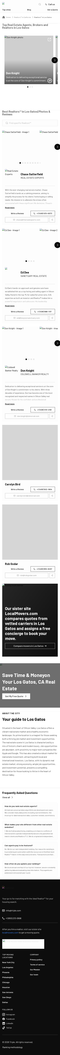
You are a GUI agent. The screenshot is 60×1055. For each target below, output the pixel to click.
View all (6, 797)
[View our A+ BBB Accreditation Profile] (23, 944)
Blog (29, 9)
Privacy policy (36, 959)
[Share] (49, 39)
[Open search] (39, 4)
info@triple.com (13, 910)
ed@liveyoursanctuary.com (28, 318)
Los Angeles (7, 967)
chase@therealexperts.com (28, 220)
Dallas (5, 1002)
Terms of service (37, 964)
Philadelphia (7, 977)
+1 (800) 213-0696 (13, 918)
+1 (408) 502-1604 (44, 489)
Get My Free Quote (14, 696)
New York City (8, 962)
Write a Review (17, 213)
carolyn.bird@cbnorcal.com (28, 495)
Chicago (5, 982)
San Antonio (7, 992)
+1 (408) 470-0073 (44, 213)
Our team (34, 974)
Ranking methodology (12, 1047)
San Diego (6, 997)
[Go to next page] (55, 60)
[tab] (20, 163)
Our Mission (35, 969)
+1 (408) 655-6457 (44, 569)
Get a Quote (52, 9)
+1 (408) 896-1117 (44, 311)
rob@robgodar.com (28, 575)
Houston (6, 987)
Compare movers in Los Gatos (28, 646)
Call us (51, 4)
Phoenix (5, 972)
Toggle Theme (6, 1053)
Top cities (6, 9)
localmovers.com (10, 932)
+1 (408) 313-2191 (44, 410)
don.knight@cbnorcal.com (28, 416)
